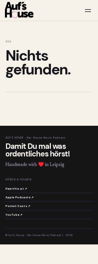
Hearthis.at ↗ (16, 188)
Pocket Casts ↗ (17, 206)
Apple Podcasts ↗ (19, 197)
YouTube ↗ (13, 214)
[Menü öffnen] (88, 10)
